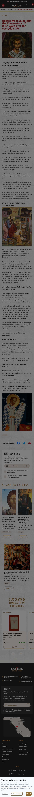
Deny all (5, 794)
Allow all (28, 794)
